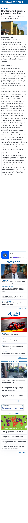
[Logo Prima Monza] (14, 2)
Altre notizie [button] (22, 308)
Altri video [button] (23, 401)
